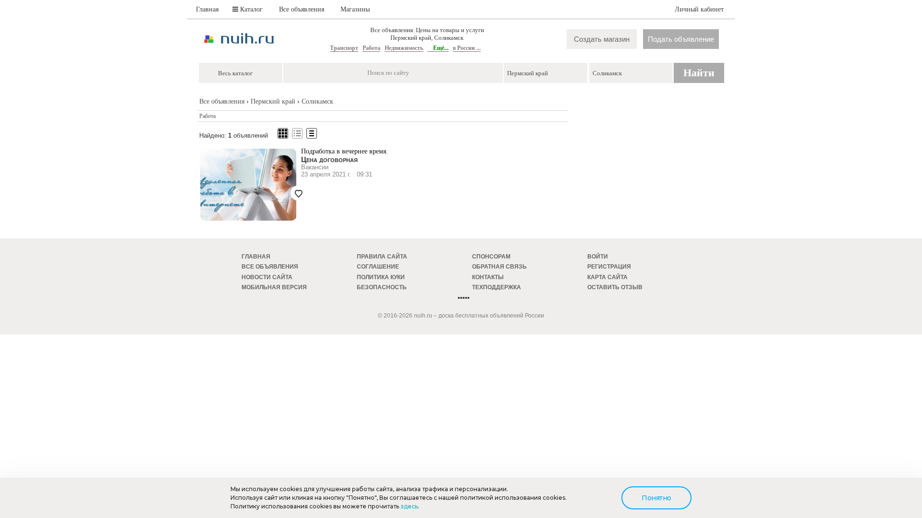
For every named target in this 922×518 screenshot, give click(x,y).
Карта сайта (607, 277)
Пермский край (273, 101)
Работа (371, 48)
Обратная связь (499, 266)
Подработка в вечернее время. (344, 151)
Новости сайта (267, 277)
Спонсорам (491, 256)
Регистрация (609, 266)
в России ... (467, 48)
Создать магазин (602, 39)
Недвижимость (404, 48)
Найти (699, 73)
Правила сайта (382, 256)
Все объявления (301, 9)
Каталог (250, 9)
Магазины (355, 9)
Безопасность (382, 287)
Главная (207, 9)
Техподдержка (496, 287)
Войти (597, 256)
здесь (409, 506)
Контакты (488, 277)
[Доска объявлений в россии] (239, 52)
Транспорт (344, 48)
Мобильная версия (274, 287)
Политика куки (381, 277)
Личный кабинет (699, 9)
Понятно (656, 498)
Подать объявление (681, 39)
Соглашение (378, 266)
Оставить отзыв (615, 287)
